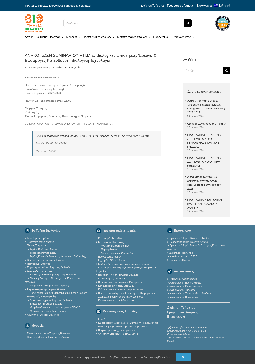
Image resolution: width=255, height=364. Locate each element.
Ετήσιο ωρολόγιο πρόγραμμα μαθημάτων (120, 289)
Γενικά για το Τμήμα (38, 238)
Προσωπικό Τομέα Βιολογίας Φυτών (189, 238)
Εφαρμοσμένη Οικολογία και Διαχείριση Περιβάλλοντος (128, 322)
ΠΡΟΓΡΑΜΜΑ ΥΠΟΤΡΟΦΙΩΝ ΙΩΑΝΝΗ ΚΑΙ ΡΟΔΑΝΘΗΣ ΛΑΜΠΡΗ (204, 203)
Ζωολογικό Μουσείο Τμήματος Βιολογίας (49, 333)
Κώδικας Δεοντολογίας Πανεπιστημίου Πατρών (123, 264)
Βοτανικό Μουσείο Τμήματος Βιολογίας (48, 337)
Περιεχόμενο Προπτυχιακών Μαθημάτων (120, 282)
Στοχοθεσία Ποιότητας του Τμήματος (49, 285)
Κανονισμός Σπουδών (110, 238)
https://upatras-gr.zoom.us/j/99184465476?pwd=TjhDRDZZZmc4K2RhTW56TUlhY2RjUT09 (96, 135)
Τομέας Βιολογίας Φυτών (43, 249)
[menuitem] (222, 5)
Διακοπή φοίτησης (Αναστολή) (117, 253)
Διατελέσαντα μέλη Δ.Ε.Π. (183, 256)
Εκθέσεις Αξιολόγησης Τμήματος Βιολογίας (53, 274)
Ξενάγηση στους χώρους (40, 242)
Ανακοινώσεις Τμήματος (182, 290)
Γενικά (101, 319)
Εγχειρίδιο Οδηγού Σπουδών (113, 260)
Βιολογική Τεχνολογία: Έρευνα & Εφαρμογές (122, 326)
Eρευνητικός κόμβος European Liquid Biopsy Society (58, 293)
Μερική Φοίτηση (109, 249)
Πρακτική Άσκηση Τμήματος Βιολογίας (118, 274)
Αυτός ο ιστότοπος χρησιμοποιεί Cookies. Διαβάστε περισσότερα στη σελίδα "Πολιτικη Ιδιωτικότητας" (119, 357)
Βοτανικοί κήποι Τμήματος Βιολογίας (47, 260)
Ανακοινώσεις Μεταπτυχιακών (65, 67)
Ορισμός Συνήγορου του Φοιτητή (206, 123)
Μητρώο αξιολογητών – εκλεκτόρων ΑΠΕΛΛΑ (55, 307)
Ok (183, 357)
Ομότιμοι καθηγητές (180, 260)
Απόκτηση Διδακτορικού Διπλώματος (118, 333)
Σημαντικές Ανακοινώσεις (183, 279)
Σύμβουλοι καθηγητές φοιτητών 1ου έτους (120, 296)
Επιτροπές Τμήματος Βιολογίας (46, 303)
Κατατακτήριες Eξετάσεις (111, 278)
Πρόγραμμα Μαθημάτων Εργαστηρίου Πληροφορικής (126, 293)
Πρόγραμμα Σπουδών (110, 256)
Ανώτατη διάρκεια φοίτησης (115, 245)
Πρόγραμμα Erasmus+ (39, 263)
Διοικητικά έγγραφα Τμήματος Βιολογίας (51, 300)
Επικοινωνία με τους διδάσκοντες (116, 300)
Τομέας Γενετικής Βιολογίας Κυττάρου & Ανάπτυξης (58, 256)
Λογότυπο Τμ (43, 314)
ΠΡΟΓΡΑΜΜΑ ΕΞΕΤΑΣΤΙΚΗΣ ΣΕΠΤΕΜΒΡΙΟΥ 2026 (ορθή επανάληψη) (204, 161)
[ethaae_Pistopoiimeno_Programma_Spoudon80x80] (222, 17)
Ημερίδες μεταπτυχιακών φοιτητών (117, 330)
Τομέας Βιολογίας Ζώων (43, 252)
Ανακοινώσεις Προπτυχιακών (185, 282)
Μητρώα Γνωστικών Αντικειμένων (48, 311)
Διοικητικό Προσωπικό (181, 252)
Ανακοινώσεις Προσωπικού (184, 297)
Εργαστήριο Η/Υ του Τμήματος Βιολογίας (49, 267)
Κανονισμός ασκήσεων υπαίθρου (116, 285)
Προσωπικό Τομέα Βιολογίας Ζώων (189, 242)
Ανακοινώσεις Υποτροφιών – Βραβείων (190, 293)
